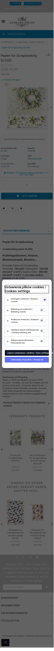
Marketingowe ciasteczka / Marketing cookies (22, 310)
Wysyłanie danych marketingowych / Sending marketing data (25, 331)
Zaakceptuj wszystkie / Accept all (27, 359)
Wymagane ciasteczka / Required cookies (24, 300)
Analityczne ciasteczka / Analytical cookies (25, 320)
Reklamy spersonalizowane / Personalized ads (22, 341)
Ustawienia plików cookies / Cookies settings (25, 289)
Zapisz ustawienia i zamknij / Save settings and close (28, 353)
